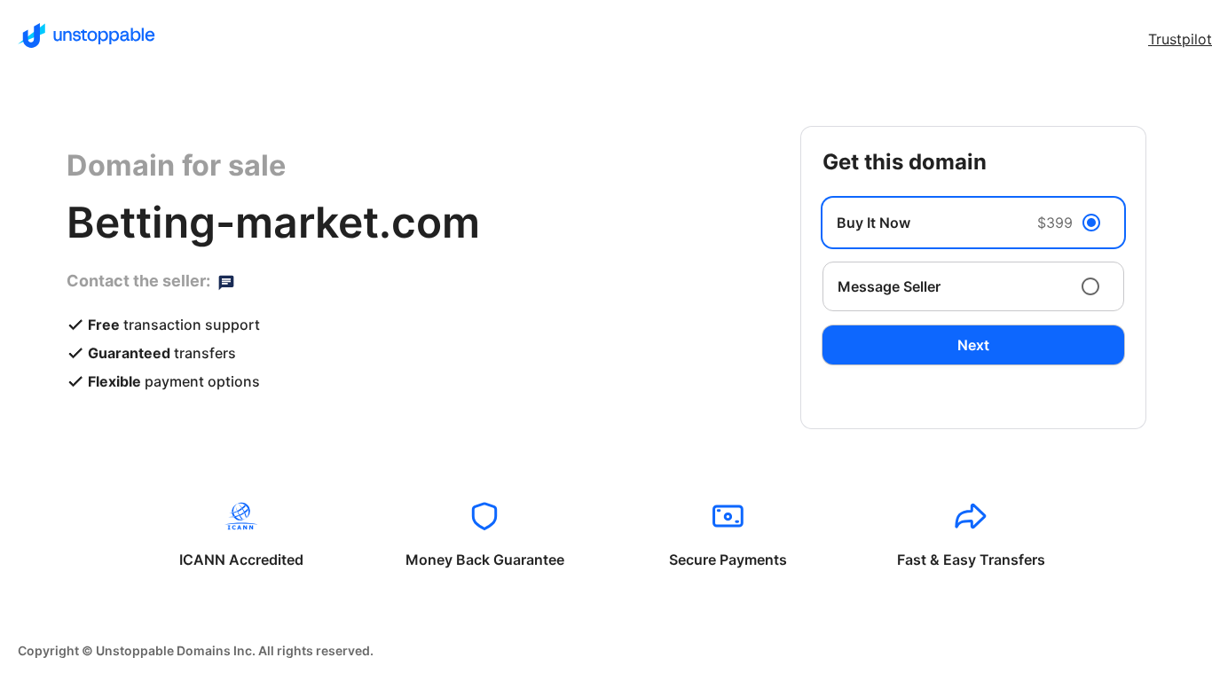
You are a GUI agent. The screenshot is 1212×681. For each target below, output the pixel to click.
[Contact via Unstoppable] (226, 281)
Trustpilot (1180, 39)
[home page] (86, 35)
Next (973, 345)
